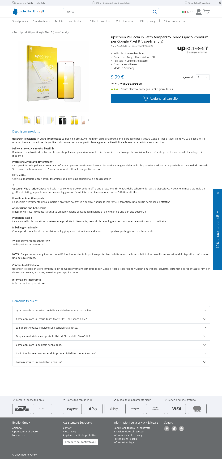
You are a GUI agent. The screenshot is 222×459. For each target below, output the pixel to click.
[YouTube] (181, 428)
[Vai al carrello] (206, 11)
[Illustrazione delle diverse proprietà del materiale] (51, 120)
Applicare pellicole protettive (79, 435)
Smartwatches (41, 21)
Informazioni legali (124, 442)
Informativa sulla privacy (128, 435)
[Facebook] (166, 428)
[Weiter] (88, 120)
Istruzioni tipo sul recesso (128, 431)
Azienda (17, 427)
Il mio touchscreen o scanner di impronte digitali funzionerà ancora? (56, 353)
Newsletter (18, 435)
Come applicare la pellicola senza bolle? (39, 344)
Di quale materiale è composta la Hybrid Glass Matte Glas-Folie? (53, 336)
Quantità (188, 77)
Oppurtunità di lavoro (25, 431)
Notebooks (75, 21)
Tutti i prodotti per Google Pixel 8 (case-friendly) (41, 32)
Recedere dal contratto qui (80, 442)
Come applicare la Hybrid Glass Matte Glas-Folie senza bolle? (51, 319)
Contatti (67, 427)
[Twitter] (174, 428)
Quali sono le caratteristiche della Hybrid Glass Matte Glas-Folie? (53, 310)
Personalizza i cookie (126, 438)
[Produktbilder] (53, 120)
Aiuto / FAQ (69, 431)
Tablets (59, 21)
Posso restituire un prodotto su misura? (39, 362)
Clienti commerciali (175, 21)
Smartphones (20, 21)
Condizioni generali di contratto (132, 427)
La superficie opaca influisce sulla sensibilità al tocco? (47, 327)
